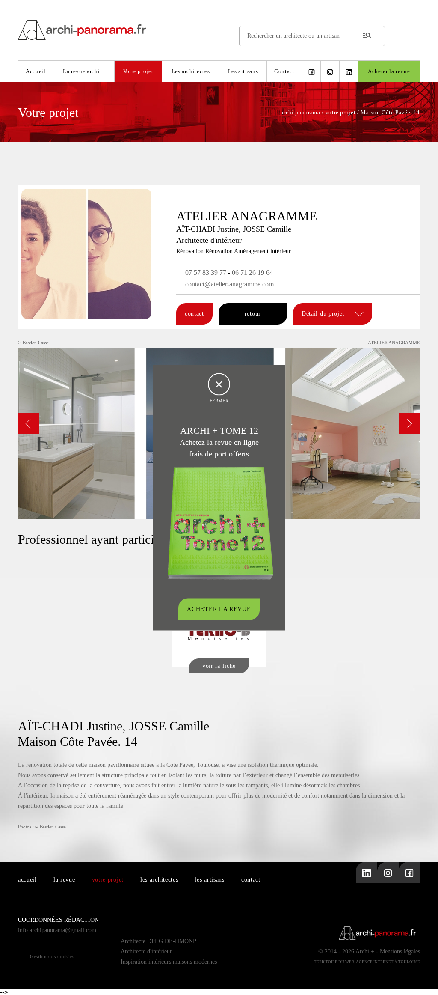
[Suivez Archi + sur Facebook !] (311, 71)
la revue (64, 879)
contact (194, 313)
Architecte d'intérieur (146, 951)
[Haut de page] (423, 980)
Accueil (36, 71)
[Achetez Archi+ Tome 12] (220, 522)
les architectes (159, 879)
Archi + (364, 951)
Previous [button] (28, 423)
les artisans (209, 879)
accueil (27, 879)
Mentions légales (400, 951)
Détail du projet (324, 313)
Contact (284, 71)
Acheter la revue (389, 71)
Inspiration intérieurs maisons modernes (169, 962)
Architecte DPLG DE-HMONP (158, 941)
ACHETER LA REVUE (219, 609)
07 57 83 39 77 (205, 272)
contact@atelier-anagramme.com (229, 284)
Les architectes (191, 71)
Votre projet (138, 71)
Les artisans (243, 71)
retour (253, 313)
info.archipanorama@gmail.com (57, 930)
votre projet (108, 879)
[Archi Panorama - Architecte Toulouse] (219, 30)
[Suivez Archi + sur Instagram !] (330, 71)
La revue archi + (83, 71)
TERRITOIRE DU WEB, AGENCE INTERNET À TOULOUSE (367, 962)
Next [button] (409, 423)
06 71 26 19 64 (252, 272)
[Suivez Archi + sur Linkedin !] (349, 71)
